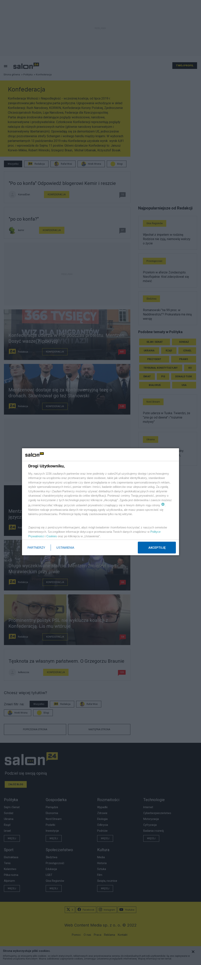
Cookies (51, 536)
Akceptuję (156, 547)
